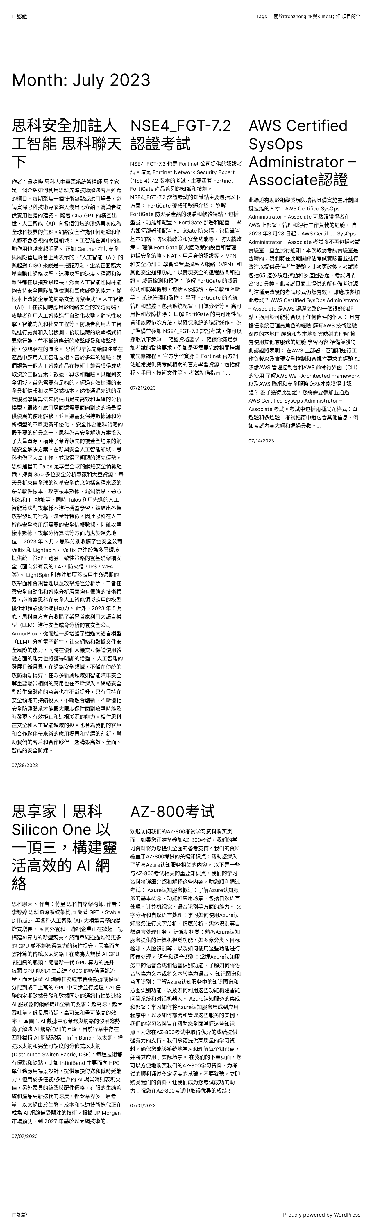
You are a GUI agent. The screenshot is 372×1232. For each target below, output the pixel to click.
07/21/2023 (143, 388)
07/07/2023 (25, 1136)
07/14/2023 (261, 441)
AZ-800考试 (172, 812)
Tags (261, 16)
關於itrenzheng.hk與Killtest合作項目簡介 (317, 16)
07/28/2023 (25, 765)
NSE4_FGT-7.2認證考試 (180, 135)
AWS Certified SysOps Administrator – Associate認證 (302, 153)
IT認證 (19, 16)
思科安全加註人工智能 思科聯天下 (67, 144)
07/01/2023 (143, 1105)
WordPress (347, 1215)
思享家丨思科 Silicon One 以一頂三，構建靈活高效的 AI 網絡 (64, 848)
